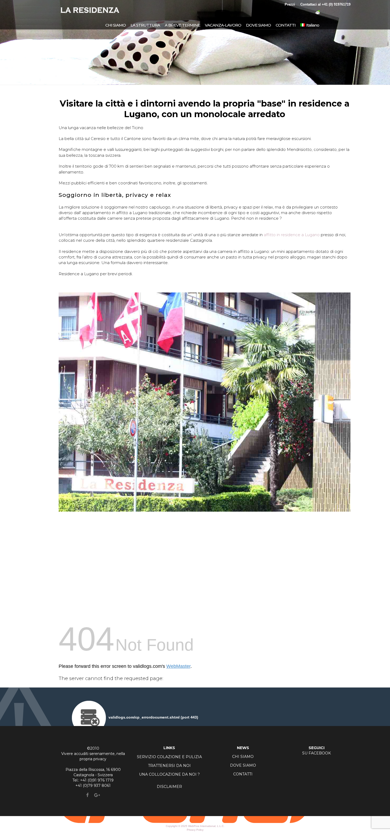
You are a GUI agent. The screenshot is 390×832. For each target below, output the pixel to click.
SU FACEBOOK (316, 753)
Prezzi (290, 4)
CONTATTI (243, 774)
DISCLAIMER (169, 786)
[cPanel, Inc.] (195, 822)
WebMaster (178, 666)
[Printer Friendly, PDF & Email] (317, 13)
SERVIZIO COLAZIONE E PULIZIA (169, 756)
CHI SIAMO (243, 756)
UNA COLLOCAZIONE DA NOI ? (169, 774)
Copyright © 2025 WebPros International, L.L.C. (195, 826)
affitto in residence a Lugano (292, 234)
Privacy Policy (195, 829)
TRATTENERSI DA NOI (169, 765)
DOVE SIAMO (243, 765)
